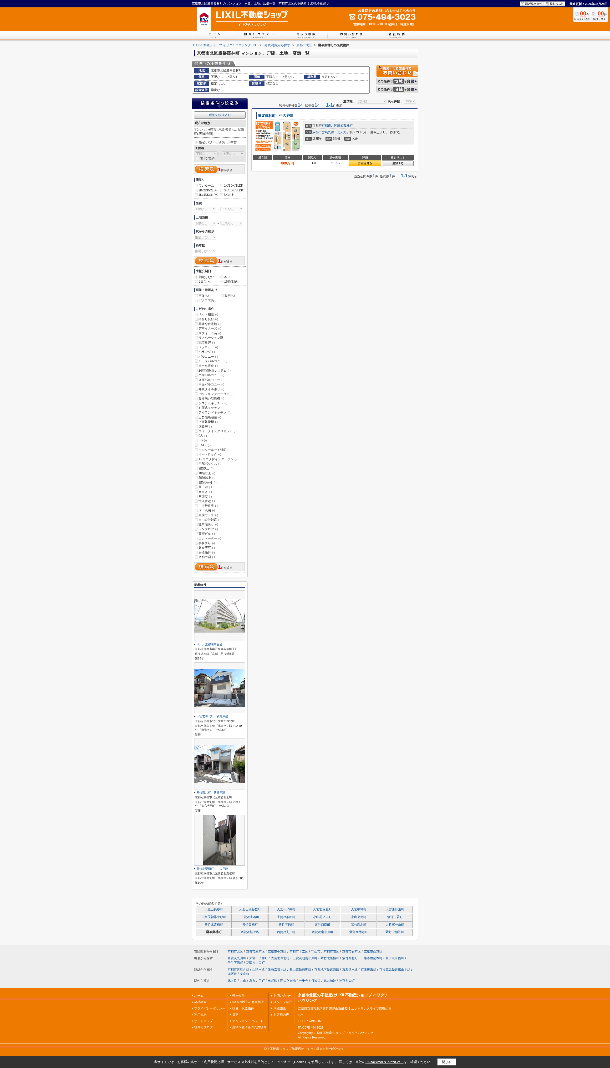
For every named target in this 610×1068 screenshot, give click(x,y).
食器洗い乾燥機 (211, 398)
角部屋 (205, 496)
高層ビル (206, 533)
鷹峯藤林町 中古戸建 (276, 116)
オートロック (209, 454)
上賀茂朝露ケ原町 (213, 917)
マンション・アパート (247, 1021)
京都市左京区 (255, 951)
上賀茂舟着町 (250, 917)
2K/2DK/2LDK (208, 190)
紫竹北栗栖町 (213, 924)
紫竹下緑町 (286, 924)
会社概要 (200, 1002)
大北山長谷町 (213, 909)
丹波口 (315, 981)
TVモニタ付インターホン (218, 459)
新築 (222, 142)
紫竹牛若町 (395, 917)
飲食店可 (206, 547)
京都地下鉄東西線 (326, 969)
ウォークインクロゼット (217, 431)
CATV (204, 445)
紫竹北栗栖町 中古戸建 (212, 868)
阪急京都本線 (277, 969)
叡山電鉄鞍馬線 (300, 969)
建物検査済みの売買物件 (249, 1027)
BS (202, 440)
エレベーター (209, 538)
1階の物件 (207, 482)
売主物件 (238, 995)
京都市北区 (329, 125)
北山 (243, 981)
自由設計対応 (209, 520)
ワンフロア (208, 529)
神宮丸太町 (347, 981)
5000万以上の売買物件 (248, 1002)
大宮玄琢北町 (322, 909)
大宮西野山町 (395, 909)
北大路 (341, 132)
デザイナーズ (209, 328)
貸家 (235, 1014)
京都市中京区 (277, 951)
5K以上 (229, 195)
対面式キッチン (211, 407)
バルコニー (208, 356)
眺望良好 (206, 342)
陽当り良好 (208, 319)
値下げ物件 (207, 158)
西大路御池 (288, 981)
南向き (205, 492)
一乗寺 (303, 981)
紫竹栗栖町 (250, 924)
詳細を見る (365, 163)
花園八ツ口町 (255, 962)
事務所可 (206, 543)
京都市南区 (331, 951)
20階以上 (206, 477)
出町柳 (272, 981)
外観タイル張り (211, 389)
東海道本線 (350, 969)
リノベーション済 (212, 337)
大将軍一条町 (395, 924)
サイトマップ (203, 1021)
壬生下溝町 (235, 962)
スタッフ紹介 (283, 1002)
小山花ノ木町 (322, 917)
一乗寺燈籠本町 (371, 958)
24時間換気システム (214, 370)
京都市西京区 (373, 951)
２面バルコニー (211, 375)
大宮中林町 (358, 909)
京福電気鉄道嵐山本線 (394, 969)
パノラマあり (207, 300)
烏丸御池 (330, 981)
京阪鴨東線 (368, 969)
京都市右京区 (351, 951)
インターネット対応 (214, 450)
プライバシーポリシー (209, 1008)
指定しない (206, 142)
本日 (227, 277)
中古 (233, 142)
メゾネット (208, 347)
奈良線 (244, 974)
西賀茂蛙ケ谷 (250, 932)
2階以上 (206, 468)
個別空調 (206, 557)
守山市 (315, 951)
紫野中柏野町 (395, 932)
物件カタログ (203, 1027)
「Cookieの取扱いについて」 (385, 1062)
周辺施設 (280, 1008)
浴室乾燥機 (208, 422)
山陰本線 (258, 969)
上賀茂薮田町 (286, 917)
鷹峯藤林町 (345, 125)
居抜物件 (206, 552)
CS (202, 436)
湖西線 (232, 974)
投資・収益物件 (243, 1008)
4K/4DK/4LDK (208, 195)
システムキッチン (212, 403)
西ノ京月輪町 (395, 958)
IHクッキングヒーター (216, 394)
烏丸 (252, 981)
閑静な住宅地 (209, 324)
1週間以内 (231, 281)
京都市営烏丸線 (323, 132)
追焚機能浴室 (209, 417)
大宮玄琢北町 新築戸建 (212, 716)
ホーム (198, 995)
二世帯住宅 (208, 506)
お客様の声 (281, 1014)
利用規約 (200, 1014)
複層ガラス (208, 515)
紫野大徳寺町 (358, 932)
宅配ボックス (209, 463)
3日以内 (204, 281)
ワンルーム (206, 185)
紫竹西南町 (322, 924)
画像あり (204, 296)
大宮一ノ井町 (286, 909)
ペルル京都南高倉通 (209, 644)
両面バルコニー (211, 384)
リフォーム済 (209, 333)
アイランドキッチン (214, 412)
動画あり (230, 296)
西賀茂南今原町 (322, 932)
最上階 (205, 487)
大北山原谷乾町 (250, 909)
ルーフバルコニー (212, 361)
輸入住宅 (206, 501)
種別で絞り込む (220, 115)
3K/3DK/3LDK (233, 190)
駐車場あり (208, 524)
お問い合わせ (283, 995)
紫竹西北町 (358, 924)
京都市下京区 (299, 951)
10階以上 (206, 473)
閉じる (446, 1062)
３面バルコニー (211, 380)
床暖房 (205, 426)
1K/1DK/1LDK (233, 185)
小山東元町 (358, 917)
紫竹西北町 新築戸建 (211, 792)
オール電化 (208, 366)
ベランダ (206, 352)
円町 (262, 981)
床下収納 (206, 510)
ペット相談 (208, 314)
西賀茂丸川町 (286, 932)
